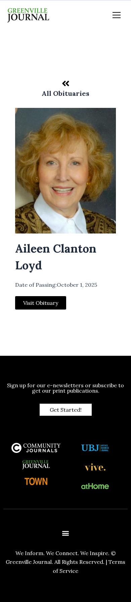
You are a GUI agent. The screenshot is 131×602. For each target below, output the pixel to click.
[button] (65, 533)
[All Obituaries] (65, 83)
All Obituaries (65, 93)
